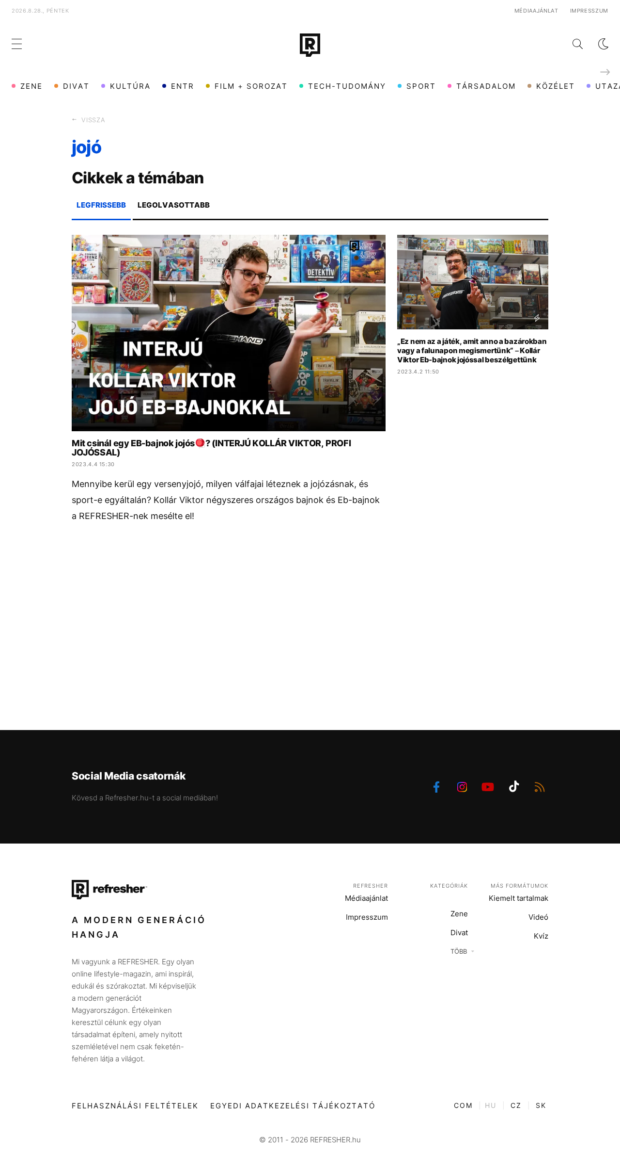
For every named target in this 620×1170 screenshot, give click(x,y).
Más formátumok (519, 885)
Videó (538, 917)
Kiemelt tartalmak (518, 898)
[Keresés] (570, 43)
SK (541, 1105)
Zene (31, 86)
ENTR (182, 86)
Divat (76, 86)
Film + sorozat (251, 86)
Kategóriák (449, 885)
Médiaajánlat (536, 10)
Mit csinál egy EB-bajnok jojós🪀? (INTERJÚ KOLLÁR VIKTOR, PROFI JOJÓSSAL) (211, 448)
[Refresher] (310, 45)
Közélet (555, 86)
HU (490, 1105)
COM (463, 1105)
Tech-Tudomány (347, 86)
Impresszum (589, 10)
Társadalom (486, 86)
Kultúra (130, 86)
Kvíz (541, 936)
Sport (421, 86)
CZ (516, 1105)
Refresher (370, 885)
